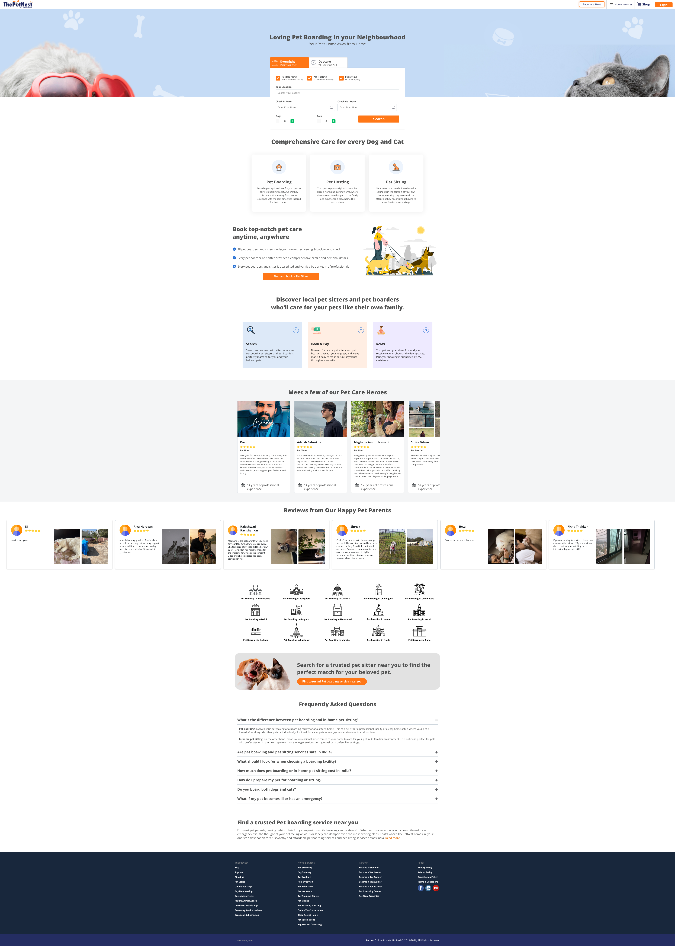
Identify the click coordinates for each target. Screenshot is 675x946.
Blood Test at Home (308, 914)
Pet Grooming (305, 867)
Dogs (278, 116)
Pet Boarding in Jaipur (378, 619)
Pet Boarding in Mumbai (337, 640)
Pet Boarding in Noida (378, 640)
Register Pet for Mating (310, 924)
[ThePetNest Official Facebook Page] (421, 888)
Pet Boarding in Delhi (256, 619)
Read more (392, 838)
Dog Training (304, 872)
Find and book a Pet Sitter (291, 276)
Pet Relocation (305, 886)
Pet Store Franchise (369, 895)
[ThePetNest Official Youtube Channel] (436, 888)
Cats (319, 116)
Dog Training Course (308, 895)
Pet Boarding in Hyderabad (337, 619)
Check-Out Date (347, 101)
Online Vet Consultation (310, 910)
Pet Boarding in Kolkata (255, 640)
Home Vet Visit (305, 881)
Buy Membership (244, 891)
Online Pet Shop (243, 886)
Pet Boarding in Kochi (419, 619)
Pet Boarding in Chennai (337, 598)
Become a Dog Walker (370, 881)
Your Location (284, 86)
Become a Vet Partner (370, 872)
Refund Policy (425, 872)
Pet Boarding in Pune (419, 640)
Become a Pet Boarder (370, 886)
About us (239, 877)
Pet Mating (303, 900)
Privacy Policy (425, 867)
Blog (237, 867)
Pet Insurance (305, 891)
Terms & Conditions (428, 881)
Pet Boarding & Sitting (309, 905)
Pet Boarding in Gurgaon (296, 619)
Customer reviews (244, 895)
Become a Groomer (369, 867)
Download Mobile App (246, 905)
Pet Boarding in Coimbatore (419, 598)
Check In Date (284, 101)
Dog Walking (304, 877)
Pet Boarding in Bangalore (296, 598)
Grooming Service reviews (248, 910)
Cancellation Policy (428, 877)
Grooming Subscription (247, 914)
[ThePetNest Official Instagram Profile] (428, 888)
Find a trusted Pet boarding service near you (332, 681)
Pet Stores (240, 881)
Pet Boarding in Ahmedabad (255, 598)
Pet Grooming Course (370, 891)
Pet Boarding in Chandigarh (378, 598)
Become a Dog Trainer (370, 877)
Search (379, 119)
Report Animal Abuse (246, 900)
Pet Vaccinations (306, 919)
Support (239, 872)
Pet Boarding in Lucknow (297, 640)
